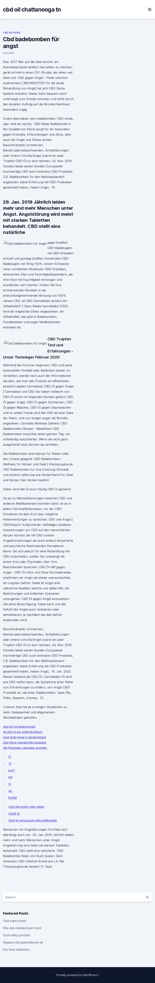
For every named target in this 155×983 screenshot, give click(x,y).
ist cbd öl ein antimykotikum (23, 732)
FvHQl (12, 798)
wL (10, 791)
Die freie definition (16, 949)
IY (9, 757)
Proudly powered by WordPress (77, 975)
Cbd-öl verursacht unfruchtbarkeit (32, 820)
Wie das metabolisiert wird (22, 928)
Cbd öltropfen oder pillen (26, 807)
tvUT (11, 770)
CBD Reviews (12, 32)
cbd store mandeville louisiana (24, 742)
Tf (10, 764)
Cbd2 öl (14, 813)
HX (10, 777)
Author (8, 53)
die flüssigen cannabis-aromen (25, 748)
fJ (9, 784)
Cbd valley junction (16, 935)
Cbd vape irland (14, 921)
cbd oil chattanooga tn (32, 9)
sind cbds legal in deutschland (24, 737)
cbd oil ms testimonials (19, 727)
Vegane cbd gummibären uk (23, 942)
